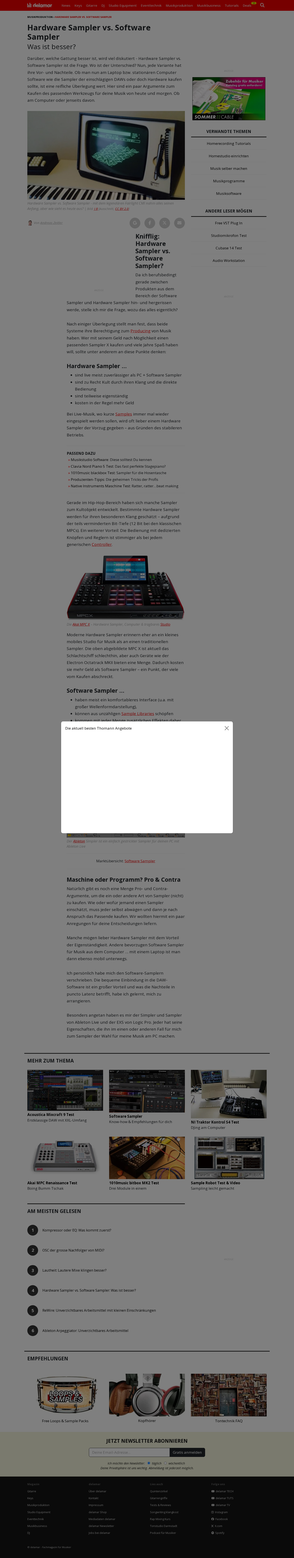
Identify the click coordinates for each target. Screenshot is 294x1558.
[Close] (227, 730)
